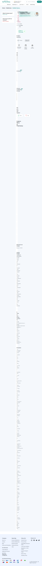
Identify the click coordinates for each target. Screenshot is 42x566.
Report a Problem (6, 21)
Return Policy (23, 553)
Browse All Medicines (15, 540)
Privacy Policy (23, 541)
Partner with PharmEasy (6, 545)
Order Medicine (5, 549)
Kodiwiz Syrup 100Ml (17, 8)
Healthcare (14, 4)
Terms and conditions (25, 546)
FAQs (13, 546)
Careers (3, 541)
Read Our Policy (5, 14)
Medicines (8, 8)
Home (3, 8)
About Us (4, 540)
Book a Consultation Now (25, 15)
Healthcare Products (6, 551)
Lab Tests (21, 4)
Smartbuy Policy (24, 555)
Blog (3, 543)
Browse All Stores (15, 545)
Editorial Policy (24, 540)
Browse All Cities (15, 543)
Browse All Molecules (15, 541)
